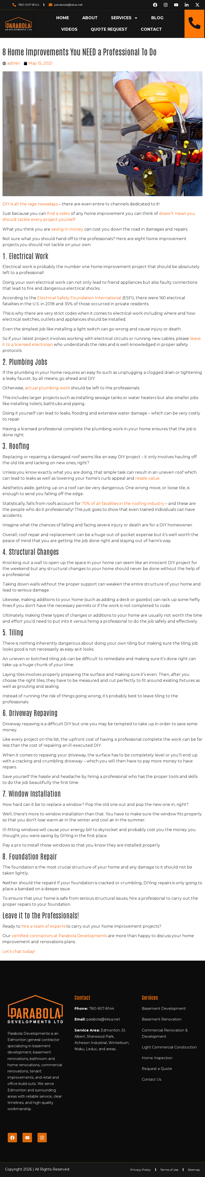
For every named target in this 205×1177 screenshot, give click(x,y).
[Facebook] (12, 1137)
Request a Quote (157, 1068)
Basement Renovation (162, 1019)
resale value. (147, 478)
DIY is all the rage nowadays (30, 204)
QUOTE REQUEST (109, 29)
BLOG (157, 17)
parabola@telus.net (103, 1019)
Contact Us (151, 1079)
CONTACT (151, 29)
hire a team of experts (43, 926)
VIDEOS (69, 29)
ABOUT (90, 17)
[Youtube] (27, 1137)
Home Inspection (157, 1058)
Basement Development (164, 1008)
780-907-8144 (101, 1008)
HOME (62, 17)
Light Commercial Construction (169, 1047)
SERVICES (121, 17)
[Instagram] (42, 1137)
